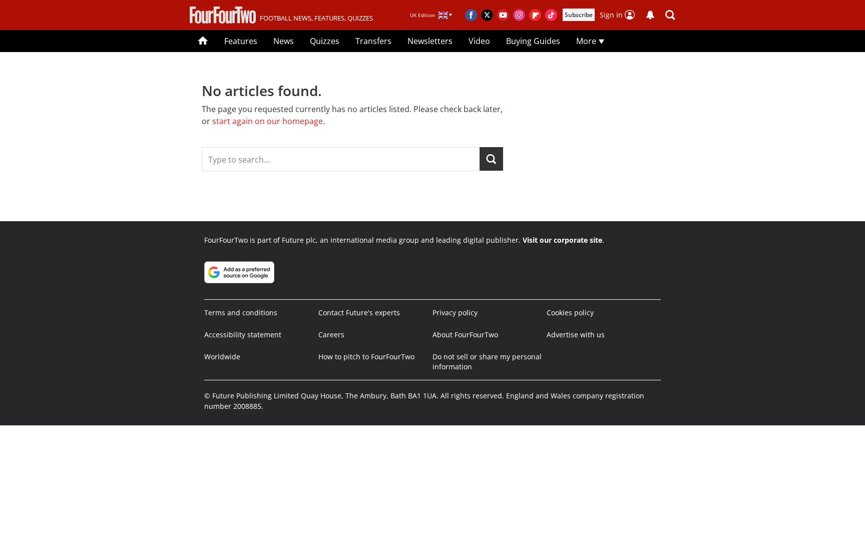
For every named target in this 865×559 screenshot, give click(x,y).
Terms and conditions (240, 312)
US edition (356, 544)
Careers (331, 334)
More (587, 41)
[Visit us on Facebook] (471, 15)
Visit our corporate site (562, 240)
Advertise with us (576, 334)
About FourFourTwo (465, 334)
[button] (670, 15)
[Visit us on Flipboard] (535, 15)
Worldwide (222, 356)
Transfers (373, 41)
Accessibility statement (242, 334)
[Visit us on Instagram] (519, 15)
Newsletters (430, 41)
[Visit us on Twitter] (487, 15)
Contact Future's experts (359, 312)
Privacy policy (455, 312)
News (283, 41)
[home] (203, 41)
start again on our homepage (267, 121)
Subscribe (579, 15)
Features (240, 41)
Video (479, 41)
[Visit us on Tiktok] (551, 15)
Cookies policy (570, 312)
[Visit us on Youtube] (503, 15)
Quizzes (324, 41)
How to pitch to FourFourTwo (366, 356)
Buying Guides (533, 41)
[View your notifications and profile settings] (650, 15)
